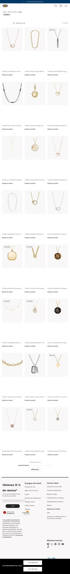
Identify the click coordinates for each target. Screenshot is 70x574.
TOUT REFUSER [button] (32, 569)
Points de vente (29, 505)
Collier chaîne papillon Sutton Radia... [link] (38, 451)
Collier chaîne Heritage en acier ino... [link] (38, 126)
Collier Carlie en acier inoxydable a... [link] (37, 288)
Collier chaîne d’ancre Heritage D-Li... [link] (15, 397)
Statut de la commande (54, 487)
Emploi (27, 494)
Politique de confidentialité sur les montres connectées (56, 517)
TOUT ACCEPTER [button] (33, 563)
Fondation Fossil (30, 502)
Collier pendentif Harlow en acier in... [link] (15, 288)
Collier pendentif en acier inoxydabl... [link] (15, 71)
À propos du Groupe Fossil (33, 498)
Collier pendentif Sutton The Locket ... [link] (38, 343)
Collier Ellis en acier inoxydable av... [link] (14, 126)
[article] (12, 54)
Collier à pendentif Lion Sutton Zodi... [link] (38, 180)
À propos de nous (30, 487)
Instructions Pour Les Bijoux (55, 498)
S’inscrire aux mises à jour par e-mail (13, 500)
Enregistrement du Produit (55, 501)
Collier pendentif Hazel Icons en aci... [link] (38, 234)
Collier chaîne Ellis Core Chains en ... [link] (15, 234)
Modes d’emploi (52, 494)
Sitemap (27, 509)
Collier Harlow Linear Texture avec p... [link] (38, 397)
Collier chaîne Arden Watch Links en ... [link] (38, 71)
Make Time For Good (31, 490)
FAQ (48, 513)
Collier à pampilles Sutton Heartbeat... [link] (15, 343)
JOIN (12, 506)
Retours (49, 505)
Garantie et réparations (54, 490)
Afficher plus (35, 469)
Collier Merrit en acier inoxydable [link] (13, 451)
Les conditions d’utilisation (11, 520)
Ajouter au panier (7, 75)
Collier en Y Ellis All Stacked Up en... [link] (14, 180)
